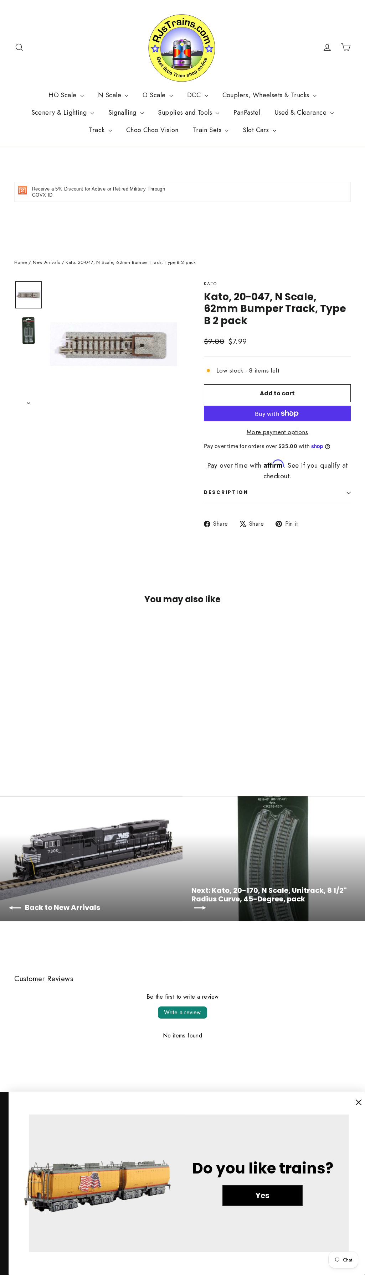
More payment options (277, 432)
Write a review (182, 1012)
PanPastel (246, 112)
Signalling (123, 112)
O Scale (155, 95)
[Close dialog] (358, 1102)
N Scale (110, 95)
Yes (262, 1195)
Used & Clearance (301, 112)
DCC (195, 95)
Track (98, 130)
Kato (210, 284)
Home (20, 262)
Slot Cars (257, 130)
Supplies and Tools (186, 112)
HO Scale (63, 95)
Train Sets (208, 130)
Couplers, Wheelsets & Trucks (266, 95)
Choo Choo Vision (152, 130)
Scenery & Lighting (60, 112)
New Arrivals (46, 262)
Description (226, 492)
